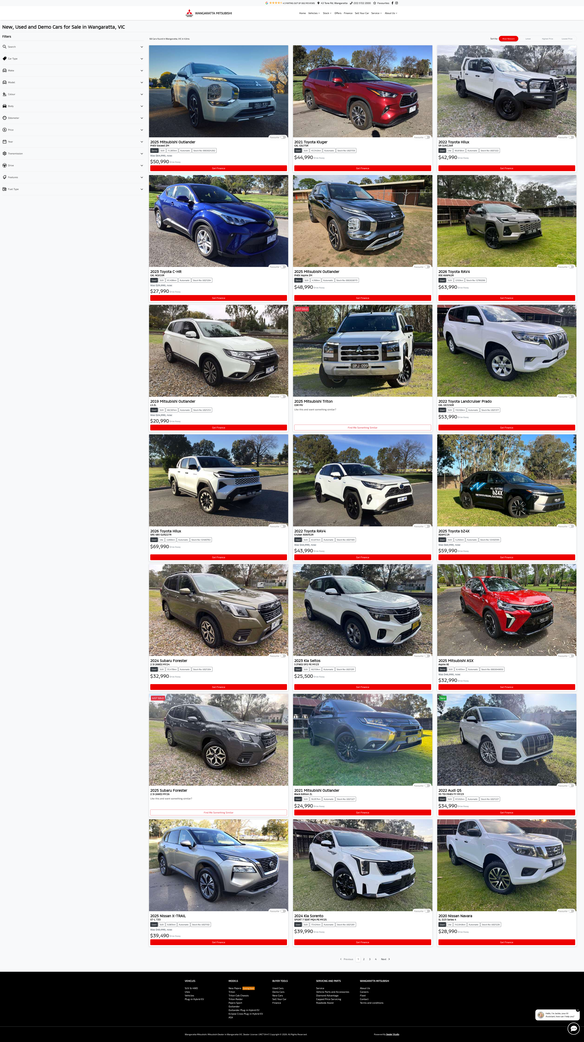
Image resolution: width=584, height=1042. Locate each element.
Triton (232, 991)
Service (375, 13)
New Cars (277, 995)
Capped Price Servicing (328, 999)
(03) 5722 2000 (362, 3)
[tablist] (538, 39)
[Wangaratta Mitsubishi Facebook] (393, 3)
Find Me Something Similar (362, 427)
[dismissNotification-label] (578, 1010)
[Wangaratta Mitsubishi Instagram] (397, 3)
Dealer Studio (392, 1034)
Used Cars (277, 988)
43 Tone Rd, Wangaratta (334, 3)
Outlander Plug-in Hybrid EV (244, 1010)
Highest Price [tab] (547, 39)
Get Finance (218, 168)
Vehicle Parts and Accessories (332, 991)
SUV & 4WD (191, 988)
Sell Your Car (362, 13)
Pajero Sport (235, 1002)
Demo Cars (278, 991)
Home (302, 13)
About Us (390, 13)
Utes (187, 991)
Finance (348, 13)
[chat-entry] (574, 1029)
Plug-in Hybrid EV (194, 999)
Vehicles (313, 13)
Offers (338, 13)
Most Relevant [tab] (508, 39)
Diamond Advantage (327, 995)
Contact (364, 999)
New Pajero (235, 988)
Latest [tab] (528, 39)
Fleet (363, 995)
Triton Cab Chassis (239, 995)
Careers (364, 991)
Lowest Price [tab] (567, 39)
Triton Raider (236, 999)
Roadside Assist (325, 1002)
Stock (326, 13)
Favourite (274, 137)
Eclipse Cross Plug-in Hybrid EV (246, 1013)
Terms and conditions (371, 1002)
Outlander (234, 1006)
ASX (231, 1017)
